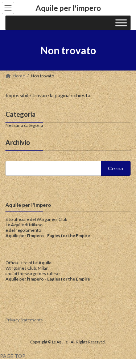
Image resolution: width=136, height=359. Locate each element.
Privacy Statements (24, 319)
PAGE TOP (12, 356)
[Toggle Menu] (121, 23)
